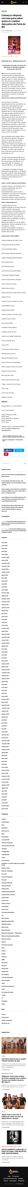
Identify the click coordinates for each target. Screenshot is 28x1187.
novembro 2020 (6, 743)
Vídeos (3, 1004)
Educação (4, 879)
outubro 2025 (5, 569)
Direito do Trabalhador (7, 871)
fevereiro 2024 (5, 628)
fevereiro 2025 (5, 592)
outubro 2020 (5, 746)
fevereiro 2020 (5, 770)
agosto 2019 (5, 788)
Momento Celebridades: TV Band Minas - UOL (13, 440)
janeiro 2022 (5, 702)
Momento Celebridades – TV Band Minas (12, 933)
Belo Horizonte (5, 831)
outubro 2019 (5, 782)
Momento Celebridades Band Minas (11, 936)
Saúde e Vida (5, 971)
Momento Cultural (6, 939)
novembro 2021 (5, 708)
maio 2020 (4, 761)
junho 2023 (4, 652)
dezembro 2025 (6, 563)
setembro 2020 (5, 749)
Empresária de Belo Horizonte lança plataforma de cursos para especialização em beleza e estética (14, 523)
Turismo (4, 995)
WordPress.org (5, 1023)
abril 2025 (4, 587)
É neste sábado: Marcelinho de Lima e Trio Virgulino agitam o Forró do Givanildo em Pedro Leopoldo (14, 482)
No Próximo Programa (7, 945)
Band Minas (5, 828)
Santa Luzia (4, 962)
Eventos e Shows (6, 903)
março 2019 (5, 802)
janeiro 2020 (5, 773)
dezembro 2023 (6, 634)
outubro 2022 (5, 675)
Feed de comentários (7, 1020)
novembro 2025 (6, 566)
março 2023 (5, 660)
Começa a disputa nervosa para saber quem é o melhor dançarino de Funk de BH (13, 436)
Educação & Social (6, 885)
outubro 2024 (5, 604)
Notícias (4, 950)
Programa (4, 956)
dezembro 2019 (5, 776)
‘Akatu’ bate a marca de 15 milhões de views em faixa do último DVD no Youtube (12, 1116)
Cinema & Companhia (7, 842)
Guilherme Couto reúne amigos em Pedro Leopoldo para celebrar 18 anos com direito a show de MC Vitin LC (14, 1079)
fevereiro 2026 (5, 557)
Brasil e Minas (5, 836)
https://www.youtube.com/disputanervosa (14, 98)
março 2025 (5, 590)
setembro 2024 (5, 607)
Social (3, 983)
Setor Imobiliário (6, 980)
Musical (4, 942)
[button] (2, 2)
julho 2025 (4, 578)
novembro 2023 (6, 637)
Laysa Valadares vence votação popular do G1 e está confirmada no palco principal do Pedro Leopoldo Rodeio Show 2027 (14, 499)
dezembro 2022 (6, 669)
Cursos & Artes (5, 860)
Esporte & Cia (5, 900)
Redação (20, 1178)
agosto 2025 (5, 575)
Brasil (3, 833)
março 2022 (5, 696)
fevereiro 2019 (5, 805)
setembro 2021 (5, 714)
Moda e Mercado (6, 930)
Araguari (4, 819)
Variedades (4, 1001)
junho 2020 (4, 758)
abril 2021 (4, 728)
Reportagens (13, 1180)
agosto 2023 (5, 646)
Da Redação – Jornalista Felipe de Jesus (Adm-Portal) (13, 864)
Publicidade (21, 1180)
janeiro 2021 (5, 737)
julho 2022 (4, 684)
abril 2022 (4, 693)
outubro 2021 (5, 711)
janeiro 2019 (5, 808)
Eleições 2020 (5, 888)
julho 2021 (4, 720)
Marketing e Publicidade (8, 921)
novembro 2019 (5, 779)
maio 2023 (4, 655)
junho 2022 (4, 687)
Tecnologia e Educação (7, 992)
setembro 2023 (5, 643)
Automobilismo (5, 822)
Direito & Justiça (6, 868)
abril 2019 (4, 799)
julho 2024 (4, 613)
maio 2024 (4, 619)
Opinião (4, 953)
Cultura (4, 11)
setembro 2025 (5, 572)
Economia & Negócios (7, 877)
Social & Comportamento (8, 986)
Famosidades (5, 906)
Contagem (4, 848)
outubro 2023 (5, 640)
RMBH (3, 959)
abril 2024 (4, 622)
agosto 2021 (5, 717)
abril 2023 (4, 658)
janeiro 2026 (5, 560)
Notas (3, 947)
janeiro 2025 (5, 595)
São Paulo (4, 965)
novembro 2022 (6, 672)
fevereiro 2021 (5, 734)
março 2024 (5, 625)
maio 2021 (4, 726)
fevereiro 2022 (5, 699)
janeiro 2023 (5, 666)
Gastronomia (5, 909)
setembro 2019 (5, 785)
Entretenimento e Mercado (8, 891)
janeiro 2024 (5, 631)
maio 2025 (4, 584)
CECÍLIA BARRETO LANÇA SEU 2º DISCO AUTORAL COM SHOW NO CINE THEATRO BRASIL (14, 1151)
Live (3, 915)
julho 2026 (4, 542)
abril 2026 (4, 551)
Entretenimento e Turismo (8, 894)
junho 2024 (4, 616)
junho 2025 (4, 581)
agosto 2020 (5, 752)
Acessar (4, 1014)
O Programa (15, 1176)
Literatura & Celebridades (8, 912)
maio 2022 (4, 690)
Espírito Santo (5, 897)
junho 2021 (4, 723)
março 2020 (5, 767)
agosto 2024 (5, 610)
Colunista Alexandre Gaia (8, 845)
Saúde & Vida (5, 968)
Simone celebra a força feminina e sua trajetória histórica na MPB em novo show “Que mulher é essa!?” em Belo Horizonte (14, 490)
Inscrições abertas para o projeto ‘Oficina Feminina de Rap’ (14, 1060)
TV (2, 998)
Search (25, 463)
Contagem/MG (5, 851)
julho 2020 (4, 755)
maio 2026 (4, 548)
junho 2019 (4, 794)
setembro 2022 (5, 678)
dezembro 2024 (6, 598)
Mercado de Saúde (6, 924)
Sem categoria (5, 974)
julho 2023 (4, 649)
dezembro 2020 (6, 740)
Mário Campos (5, 918)
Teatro (3, 989)
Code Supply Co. (19, 1183)
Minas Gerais (5, 927)
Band (3, 825)
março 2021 (5, 731)
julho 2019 (4, 791)
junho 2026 (4, 545)
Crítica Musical (5, 854)
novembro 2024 (6, 601)
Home (9, 1176)
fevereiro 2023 (5, 663)
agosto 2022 (5, 681)
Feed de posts (5, 1017)
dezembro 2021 (5, 705)
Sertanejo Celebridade (7, 977)
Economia (4, 874)
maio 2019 (4, 797)
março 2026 (5, 554)
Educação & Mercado (7, 882)
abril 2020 (4, 764)
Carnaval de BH (5, 839)
